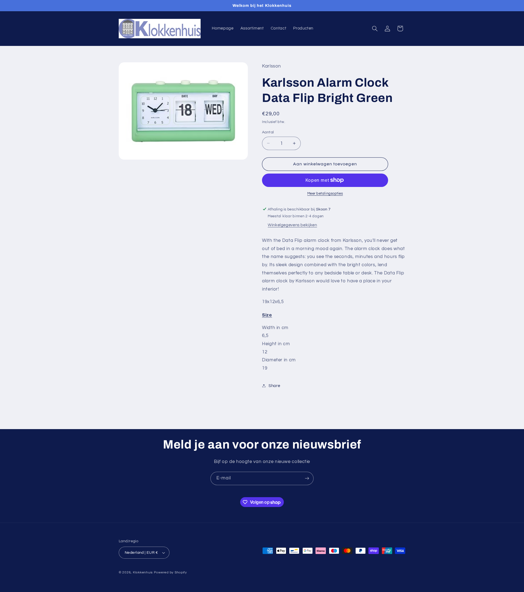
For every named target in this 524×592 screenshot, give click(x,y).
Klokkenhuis (143, 572)
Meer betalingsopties (325, 193)
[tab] (333, 315)
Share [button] (274, 385)
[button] (375, 28)
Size (267, 314)
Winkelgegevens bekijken (292, 225)
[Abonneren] (307, 478)
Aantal (268, 132)
